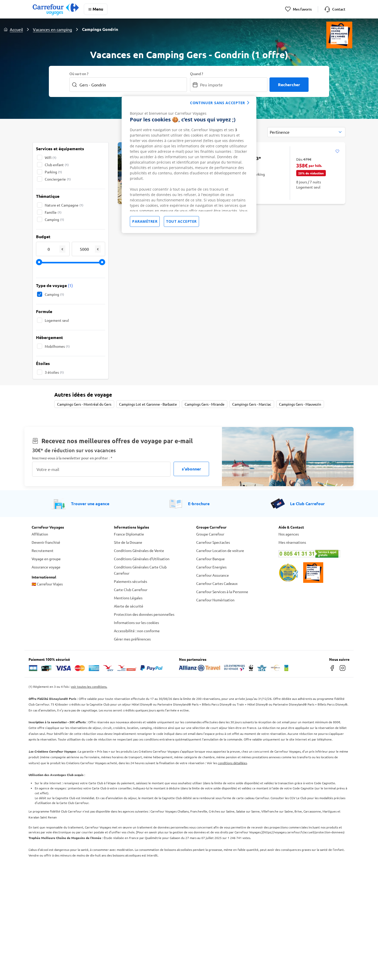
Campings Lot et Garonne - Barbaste (148, 404)
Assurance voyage (46, 567)
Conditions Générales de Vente (139, 550)
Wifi (50, 157)
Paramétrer (144, 221)
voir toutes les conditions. (89, 686)
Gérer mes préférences (132, 639)
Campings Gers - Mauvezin (300, 404)
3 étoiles (54, 372)
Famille (53, 212)
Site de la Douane (128, 542)
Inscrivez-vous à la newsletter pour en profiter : (72, 458)
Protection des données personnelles (144, 614)
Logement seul (57, 320)
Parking (53, 172)
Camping (54, 219)
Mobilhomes (57, 346)
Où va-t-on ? (78, 73)
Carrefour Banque (210, 558)
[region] (189, 164)
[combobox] (306, 132)
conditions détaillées (232, 763)
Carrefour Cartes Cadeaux (217, 583)
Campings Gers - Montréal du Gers (84, 404)
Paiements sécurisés (130, 581)
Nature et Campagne (64, 205)
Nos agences (288, 534)
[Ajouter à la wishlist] (337, 151)
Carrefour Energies (211, 567)
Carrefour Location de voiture (220, 550)
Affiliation (40, 534)
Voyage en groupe (46, 558)
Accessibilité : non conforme (137, 630)
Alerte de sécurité (128, 606)
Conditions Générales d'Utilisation (141, 558)
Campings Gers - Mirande (204, 404)
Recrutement (42, 550)
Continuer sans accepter (217, 102)
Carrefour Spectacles (213, 542)
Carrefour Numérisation (215, 600)
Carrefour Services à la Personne (222, 591)
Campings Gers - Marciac (251, 404)
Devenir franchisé (46, 542)
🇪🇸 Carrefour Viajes (47, 584)
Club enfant (57, 164)
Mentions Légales (128, 597)
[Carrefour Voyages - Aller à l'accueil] (56, 9)
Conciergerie (58, 179)
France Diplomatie (129, 534)
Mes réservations (292, 542)
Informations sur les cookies (136, 622)
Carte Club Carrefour (130, 589)
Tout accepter (181, 221)
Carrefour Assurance (212, 575)
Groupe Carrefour (210, 534)
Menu (98, 9)
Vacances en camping (52, 29)
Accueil (16, 29)
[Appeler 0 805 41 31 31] (312, 553)
